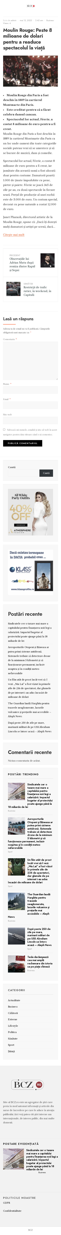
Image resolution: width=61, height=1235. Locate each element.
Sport (10, 851)
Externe (12, 1019)
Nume (7, 384)
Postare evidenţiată (21, 1144)
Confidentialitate (12, 1210)
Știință (11, 1051)
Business (50, 20)
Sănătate (13, 1038)
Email (6, 399)
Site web (7, 414)
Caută (11, 467)
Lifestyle (13, 1025)
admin (13, 20)
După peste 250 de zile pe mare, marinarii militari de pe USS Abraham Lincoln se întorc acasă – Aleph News (29, 727)
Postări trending (23, 774)
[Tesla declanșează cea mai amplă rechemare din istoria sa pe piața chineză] (16, 964)
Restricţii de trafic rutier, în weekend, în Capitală (37, 289)
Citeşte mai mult (13, 234)
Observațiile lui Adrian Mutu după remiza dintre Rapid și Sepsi (22, 263)
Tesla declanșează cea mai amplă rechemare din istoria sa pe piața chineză (39, 961)
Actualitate (14, 1000)
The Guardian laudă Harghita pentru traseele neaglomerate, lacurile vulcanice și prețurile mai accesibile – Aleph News (29, 905)
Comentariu (10, 339)
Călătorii (13, 1013)
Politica (12, 1032)
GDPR (6, 1202)
